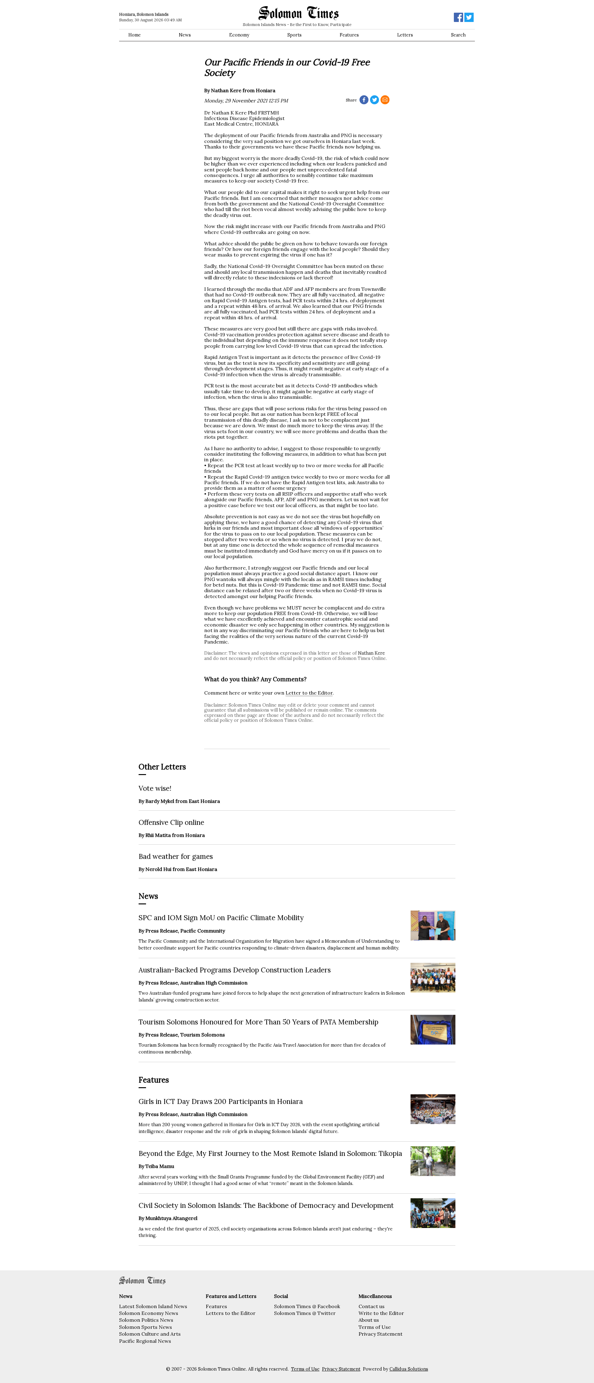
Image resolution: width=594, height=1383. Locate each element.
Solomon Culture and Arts (150, 1334)
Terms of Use (375, 1327)
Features (349, 35)
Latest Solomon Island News (153, 1306)
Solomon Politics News (146, 1320)
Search (458, 35)
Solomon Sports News (145, 1327)
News (185, 35)
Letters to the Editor (231, 1313)
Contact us (372, 1306)
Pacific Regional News (145, 1341)
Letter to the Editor (309, 693)
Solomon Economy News (148, 1313)
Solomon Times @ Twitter (305, 1313)
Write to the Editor (381, 1313)
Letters (405, 35)
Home (134, 35)
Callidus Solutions (409, 1369)
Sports (294, 35)
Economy (239, 35)
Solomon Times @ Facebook (307, 1306)
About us (369, 1320)
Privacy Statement (380, 1334)
